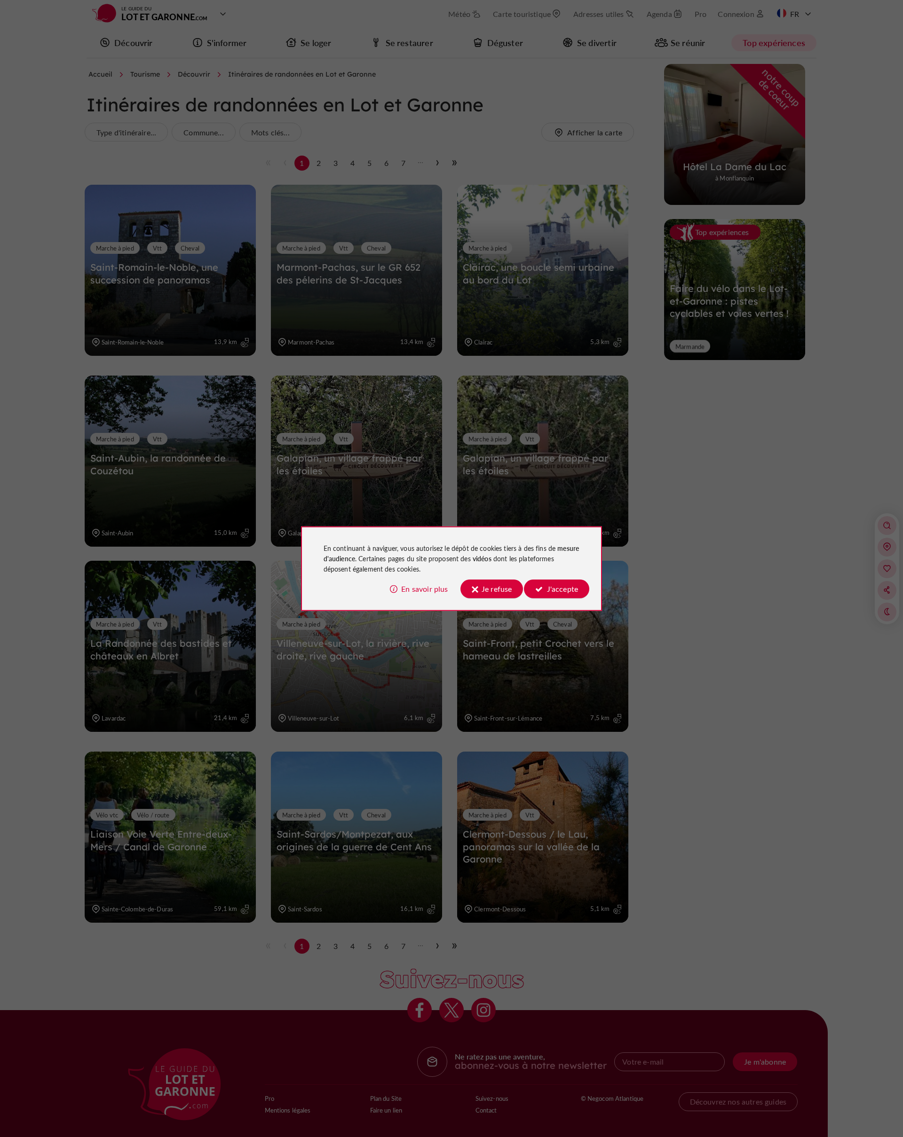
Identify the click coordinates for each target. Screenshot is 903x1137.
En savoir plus (424, 589)
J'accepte (562, 589)
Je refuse (497, 589)
